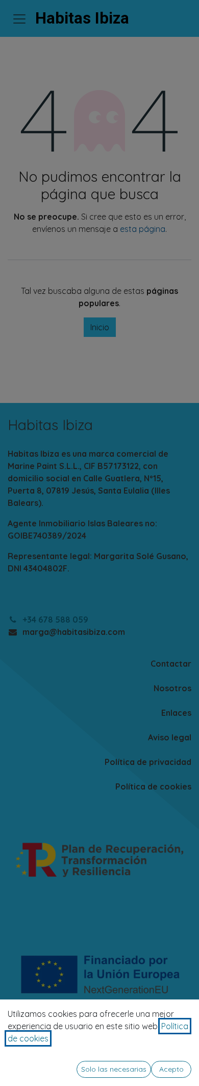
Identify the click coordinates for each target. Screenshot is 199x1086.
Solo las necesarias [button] (113, 1069)
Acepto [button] (171, 1069)
